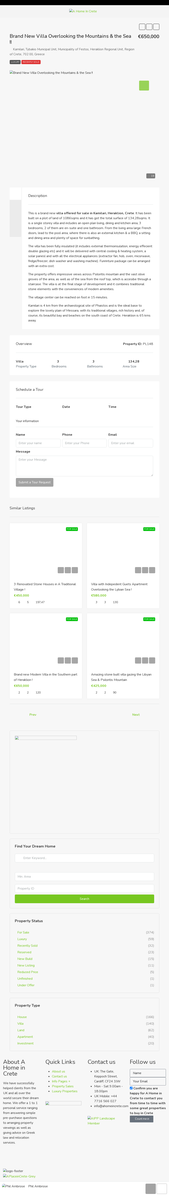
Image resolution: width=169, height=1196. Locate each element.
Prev (32, 714)
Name (20, 434)
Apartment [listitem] (25, 1037)
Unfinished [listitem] (25, 978)
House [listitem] (22, 1017)
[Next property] (150, 715)
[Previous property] (18, 714)
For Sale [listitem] (23, 932)
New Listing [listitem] (26, 965)
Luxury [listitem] (22, 939)
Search (84, 899)
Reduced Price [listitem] (27, 972)
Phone (67, 434)
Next (136, 714)
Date (66, 407)
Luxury (15, 62)
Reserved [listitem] (24, 952)
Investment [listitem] (25, 1043)
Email (112, 434)
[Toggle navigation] (165, 2)
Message (23, 451)
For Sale (72, 529)
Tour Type (23, 407)
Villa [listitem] (20, 1023)
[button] (142, 27)
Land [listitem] (20, 1030)
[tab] (15, 193)
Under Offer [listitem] (25, 985)
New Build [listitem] (24, 959)
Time (112, 407)
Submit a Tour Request (35, 482)
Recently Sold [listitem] (27, 945)
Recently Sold (31, 62)
